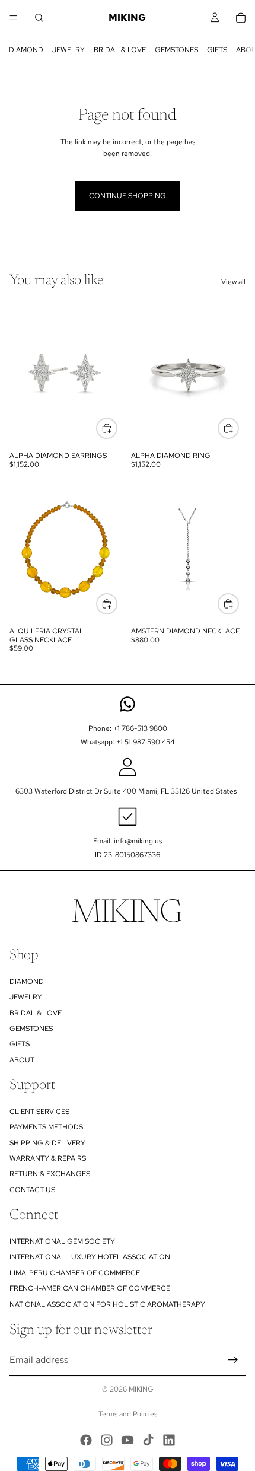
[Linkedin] (169, 1440)
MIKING (141, 1389)
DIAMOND (26, 50)
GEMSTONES (176, 50)
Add (116, 603)
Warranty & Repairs (47, 1158)
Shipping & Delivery (47, 1143)
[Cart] (241, 18)
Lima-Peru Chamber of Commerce (74, 1273)
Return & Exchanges (49, 1174)
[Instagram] (107, 1440)
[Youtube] (127, 1440)
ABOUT (21, 1060)
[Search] (39, 18)
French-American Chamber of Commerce (89, 1288)
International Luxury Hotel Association (89, 1257)
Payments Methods (46, 1127)
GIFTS (217, 50)
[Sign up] (233, 1360)
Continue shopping (127, 195)
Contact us (32, 1190)
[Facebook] (86, 1440)
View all (233, 281)
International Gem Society (62, 1241)
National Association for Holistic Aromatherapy (107, 1304)
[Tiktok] (148, 1440)
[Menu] (13, 17)
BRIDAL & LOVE (120, 50)
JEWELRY (68, 50)
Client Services (39, 1111)
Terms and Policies (127, 1414)
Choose (116, 427)
